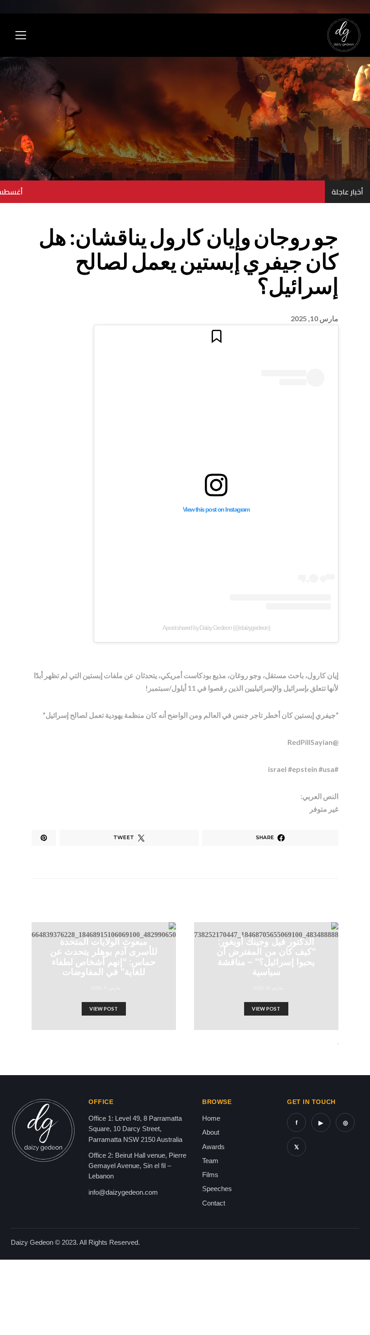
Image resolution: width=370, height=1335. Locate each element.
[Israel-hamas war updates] (44, 838)
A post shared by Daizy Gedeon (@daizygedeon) (216, 627)
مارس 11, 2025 (105, 988)
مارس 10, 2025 (268, 988)
